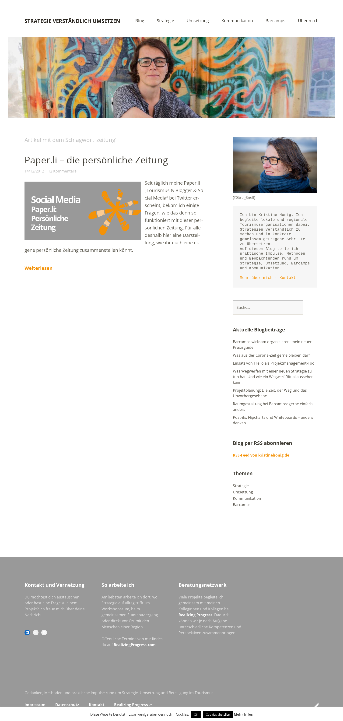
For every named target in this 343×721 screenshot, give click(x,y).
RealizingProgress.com (135, 644)
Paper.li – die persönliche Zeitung (96, 159)
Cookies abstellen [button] (218, 714)
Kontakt (288, 278)
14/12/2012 (34, 171)
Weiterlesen (38, 268)
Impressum (35, 704)
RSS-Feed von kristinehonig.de (261, 455)
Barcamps (275, 20)
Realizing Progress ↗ (133, 704)
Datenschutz (67, 704)
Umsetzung (198, 20)
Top (313, 705)
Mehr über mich (256, 278)
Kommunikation (237, 20)
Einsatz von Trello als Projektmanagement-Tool (274, 363)
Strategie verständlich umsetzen (72, 20)
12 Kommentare (62, 171)
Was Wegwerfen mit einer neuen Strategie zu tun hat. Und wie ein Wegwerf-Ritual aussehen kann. (273, 377)
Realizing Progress (195, 614)
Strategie (165, 20)
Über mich (308, 20)
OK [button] (196, 714)
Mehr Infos (243, 714)
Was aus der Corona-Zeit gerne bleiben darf (271, 355)
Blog (139, 20)
